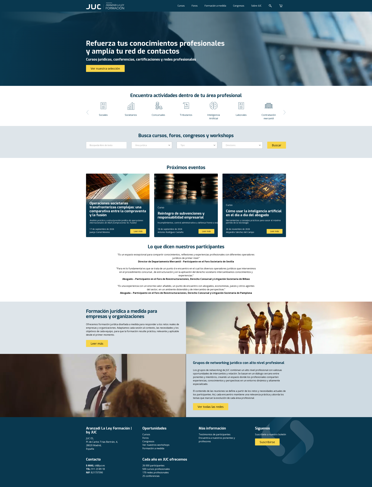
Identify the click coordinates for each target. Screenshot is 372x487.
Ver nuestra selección (105, 68)
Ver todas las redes (211, 407)
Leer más (138, 231)
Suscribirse (267, 442)
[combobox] (135, 145)
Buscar (276, 145)
